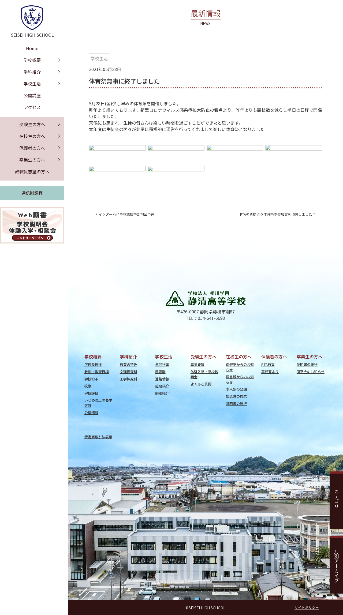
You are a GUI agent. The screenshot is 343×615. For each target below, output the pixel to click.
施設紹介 (162, 385)
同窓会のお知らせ (311, 371)
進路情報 (162, 378)
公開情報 (91, 412)
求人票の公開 (236, 389)
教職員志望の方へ (32, 171)
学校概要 (32, 60)
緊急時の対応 (236, 396)
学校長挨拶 (93, 364)
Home (32, 48)
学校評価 (91, 393)
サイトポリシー (306, 607)
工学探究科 (128, 378)
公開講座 (32, 95)
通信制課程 (32, 193)
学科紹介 (32, 72)
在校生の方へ (32, 136)
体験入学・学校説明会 (204, 374)
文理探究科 (128, 371)
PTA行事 (268, 364)
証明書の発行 (236, 403)
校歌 (87, 385)
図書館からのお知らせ (240, 379)
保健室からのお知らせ (240, 367)
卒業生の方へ (32, 159)
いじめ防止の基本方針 (98, 403)
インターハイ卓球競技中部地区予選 (126, 214)
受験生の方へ (32, 124)
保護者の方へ (32, 148)
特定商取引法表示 (98, 436)
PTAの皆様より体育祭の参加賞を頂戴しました (276, 214)
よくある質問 (201, 384)
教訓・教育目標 (96, 371)
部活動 (160, 371)
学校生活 (99, 58)
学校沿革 (91, 378)
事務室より (270, 371)
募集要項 (197, 364)
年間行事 (162, 364)
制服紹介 (162, 393)
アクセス (32, 107)
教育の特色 (128, 364)
